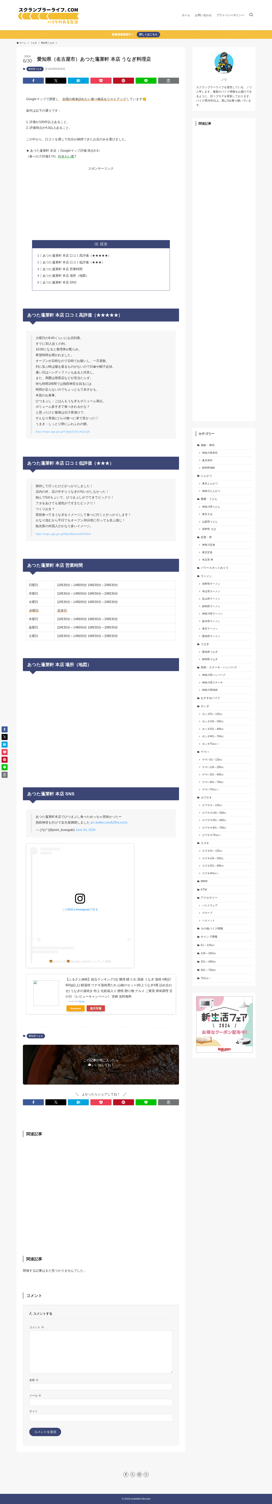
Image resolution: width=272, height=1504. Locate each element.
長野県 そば (209, 529)
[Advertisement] (101, 199)
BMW (204, 881)
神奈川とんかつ (211, 491)
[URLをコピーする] (168, 81)
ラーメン (206, 576)
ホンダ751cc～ (210, 744)
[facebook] (125, 1474)
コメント (36, 1327)
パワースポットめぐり (215, 567)
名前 (33, 1380)
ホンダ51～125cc (212, 714)
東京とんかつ (210, 483)
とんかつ (206, 475)
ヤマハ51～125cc (212, 759)
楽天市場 (95, 1008)
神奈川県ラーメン (212, 613)
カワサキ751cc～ (212, 835)
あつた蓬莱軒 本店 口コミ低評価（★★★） (74, 262)
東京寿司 (207, 460)
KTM (204, 889)
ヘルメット (208, 920)
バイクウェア (210, 905)
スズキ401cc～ (210, 873)
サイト (33, 1411)
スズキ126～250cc (213, 858)
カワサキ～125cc (212, 805)
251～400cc (208, 961)
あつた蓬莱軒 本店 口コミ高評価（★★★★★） (77, 255)
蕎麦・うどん (209, 498)
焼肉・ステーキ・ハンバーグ (219, 667)
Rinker (82, 1001)
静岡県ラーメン (211, 606)
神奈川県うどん (211, 506)
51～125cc (207, 945)
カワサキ (206, 797)
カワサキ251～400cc (214, 820)
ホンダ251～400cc (213, 729)
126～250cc (208, 953)
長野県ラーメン (211, 583)
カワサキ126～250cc (214, 812)
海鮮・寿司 (208, 445)
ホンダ (205, 706)
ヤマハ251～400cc (213, 774)
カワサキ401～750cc (214, 827)
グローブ (207, 913)
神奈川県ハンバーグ (213, 675)
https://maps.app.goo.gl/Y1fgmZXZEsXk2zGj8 (62, 431)
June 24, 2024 (85, 830)
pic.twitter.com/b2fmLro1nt (109, 822)
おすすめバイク (210, 698)
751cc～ (206, 978)
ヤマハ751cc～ (210, 789)
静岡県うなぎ (210, 659)
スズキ (205, 843)
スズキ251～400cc (213, 865)
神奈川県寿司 (210, 452)
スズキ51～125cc (212, 850)
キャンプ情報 (209, 936)
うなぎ (205, 644)
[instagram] (139, 1474)
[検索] (146, 1474)
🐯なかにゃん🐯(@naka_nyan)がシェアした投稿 (80, 961)
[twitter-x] (132, 1474)
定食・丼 (206, 537)
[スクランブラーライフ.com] (49, 15)
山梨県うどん (210, 521)
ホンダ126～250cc (213, 721)
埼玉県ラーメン (211, 591)
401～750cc (208, 969)
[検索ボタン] (251, 15)
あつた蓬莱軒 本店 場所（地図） (66, 275)
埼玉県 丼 (207, 559)
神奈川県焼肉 (210, 690)
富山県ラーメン (211, 598)
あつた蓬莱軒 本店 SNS (59, 282)
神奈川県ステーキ (212, 682)
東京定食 (207, 552)
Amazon (75, 1008)
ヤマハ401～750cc (213, 782)
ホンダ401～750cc (213, 736)
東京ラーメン (210, 628)
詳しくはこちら (148, 34)
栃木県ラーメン (211, 621)
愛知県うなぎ (35, 69)
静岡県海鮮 (208, 467)
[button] (33, 81)
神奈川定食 (208, 544)
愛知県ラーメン (211, 636)
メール (35, 1395)
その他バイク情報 (212, 928)
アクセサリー (209, 897)
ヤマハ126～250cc (213, 767)
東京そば (207, 514)
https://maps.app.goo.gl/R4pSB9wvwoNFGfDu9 (63, 534)
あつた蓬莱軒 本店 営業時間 (62, 269)
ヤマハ (205, 751)
